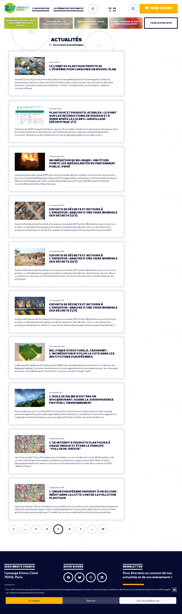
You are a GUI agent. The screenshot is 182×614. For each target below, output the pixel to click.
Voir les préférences (147, 600)
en (114, 8)
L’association (40, 8)
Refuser (91, 600)
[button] (174, 589)
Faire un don (161, 8)
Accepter (34, 600)
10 (103, 529)
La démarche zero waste (68, 8)
